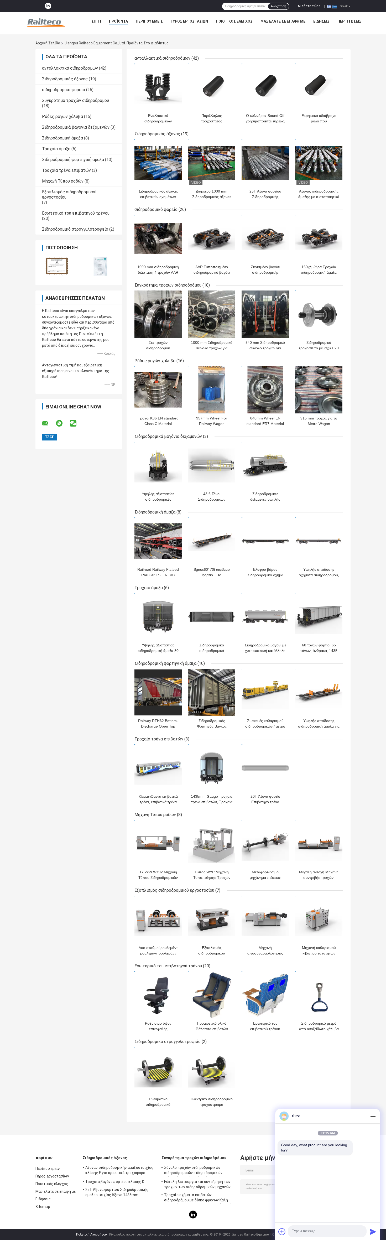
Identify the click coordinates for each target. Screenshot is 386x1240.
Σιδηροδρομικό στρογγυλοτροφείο (75, 229)
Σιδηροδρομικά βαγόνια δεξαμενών (75, 127)
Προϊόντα (118, 21)
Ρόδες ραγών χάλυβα (62, 116)
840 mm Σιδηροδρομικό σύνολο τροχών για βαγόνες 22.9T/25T (265, 348)
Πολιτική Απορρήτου (91, 1234)
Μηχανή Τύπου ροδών (63, 181)
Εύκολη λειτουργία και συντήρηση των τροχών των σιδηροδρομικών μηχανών (197, 1184)
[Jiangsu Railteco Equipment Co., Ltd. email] (48, 423)
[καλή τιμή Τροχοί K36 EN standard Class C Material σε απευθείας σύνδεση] (158, 389)
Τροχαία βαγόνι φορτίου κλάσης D (114, 1182)
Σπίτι (96, 21)
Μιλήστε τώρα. (309, 6)
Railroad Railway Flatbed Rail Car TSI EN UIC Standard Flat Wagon (158, 575)
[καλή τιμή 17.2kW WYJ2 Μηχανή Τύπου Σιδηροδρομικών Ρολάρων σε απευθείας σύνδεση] (158, 843)
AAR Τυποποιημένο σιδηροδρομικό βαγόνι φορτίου (212, 272)
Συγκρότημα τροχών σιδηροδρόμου (75, 100)
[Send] (373, 1231)
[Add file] (282, 1231)
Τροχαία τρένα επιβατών (66, 170)
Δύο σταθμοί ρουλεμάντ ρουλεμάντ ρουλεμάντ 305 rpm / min (158, 953)
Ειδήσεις (321, 21)
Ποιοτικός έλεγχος (234, 21)
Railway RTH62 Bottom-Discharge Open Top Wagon (158, 726)
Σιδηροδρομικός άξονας (65, 78)
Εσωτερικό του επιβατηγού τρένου (75, 213)
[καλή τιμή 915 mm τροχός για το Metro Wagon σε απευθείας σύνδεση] (318, 389)
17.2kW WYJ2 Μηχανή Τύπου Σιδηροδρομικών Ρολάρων (158, 877)
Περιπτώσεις (349, 21)
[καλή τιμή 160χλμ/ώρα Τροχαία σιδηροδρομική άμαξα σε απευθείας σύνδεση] (318, 238)
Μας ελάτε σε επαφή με (282, 21)
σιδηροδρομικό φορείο (63, 89)
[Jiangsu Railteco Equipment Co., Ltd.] (46, 22)
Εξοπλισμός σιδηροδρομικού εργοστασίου (174, 890)
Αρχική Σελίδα (47, 43)
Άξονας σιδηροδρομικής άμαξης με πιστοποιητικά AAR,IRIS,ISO (318, 196)
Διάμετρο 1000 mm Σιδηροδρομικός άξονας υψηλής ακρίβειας (211, 196)
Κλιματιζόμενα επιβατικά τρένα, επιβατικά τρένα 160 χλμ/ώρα (158, 802)
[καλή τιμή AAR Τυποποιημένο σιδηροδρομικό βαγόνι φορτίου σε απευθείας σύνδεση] (211, 238)
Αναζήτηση (278, 6)
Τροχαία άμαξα (56, 148)
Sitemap (42, 1207)
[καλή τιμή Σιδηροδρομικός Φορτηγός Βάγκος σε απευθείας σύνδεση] (211, 692)
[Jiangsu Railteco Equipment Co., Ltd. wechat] (76, 423)
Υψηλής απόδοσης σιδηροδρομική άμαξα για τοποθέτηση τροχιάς (319, 726)
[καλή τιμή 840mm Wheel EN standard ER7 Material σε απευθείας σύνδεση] (265, 389)
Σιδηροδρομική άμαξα (62, 138)
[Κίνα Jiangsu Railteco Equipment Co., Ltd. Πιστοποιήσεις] (57, 266)
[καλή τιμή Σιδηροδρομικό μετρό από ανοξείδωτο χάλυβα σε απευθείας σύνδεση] (318, 995)
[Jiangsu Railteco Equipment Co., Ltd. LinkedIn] (48, 6)
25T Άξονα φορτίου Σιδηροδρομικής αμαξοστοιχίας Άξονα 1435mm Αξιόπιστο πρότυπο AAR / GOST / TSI (117, 1193)
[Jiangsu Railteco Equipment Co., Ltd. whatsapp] (62, 423)
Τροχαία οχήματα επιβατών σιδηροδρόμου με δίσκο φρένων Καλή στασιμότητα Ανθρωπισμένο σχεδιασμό (198, 1198)
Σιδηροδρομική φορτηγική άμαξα (73, 159)
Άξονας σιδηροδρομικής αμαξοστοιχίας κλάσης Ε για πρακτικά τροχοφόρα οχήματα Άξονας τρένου (119, 1170)
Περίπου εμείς (149, 21)
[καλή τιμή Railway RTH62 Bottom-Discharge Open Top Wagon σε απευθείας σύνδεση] (158, 692)
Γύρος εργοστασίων (189, 21)
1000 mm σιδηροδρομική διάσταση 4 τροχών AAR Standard (158, 272)
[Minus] (373, 1116)
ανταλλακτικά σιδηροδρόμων (70, 68)
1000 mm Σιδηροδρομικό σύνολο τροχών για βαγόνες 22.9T (211, 348)
